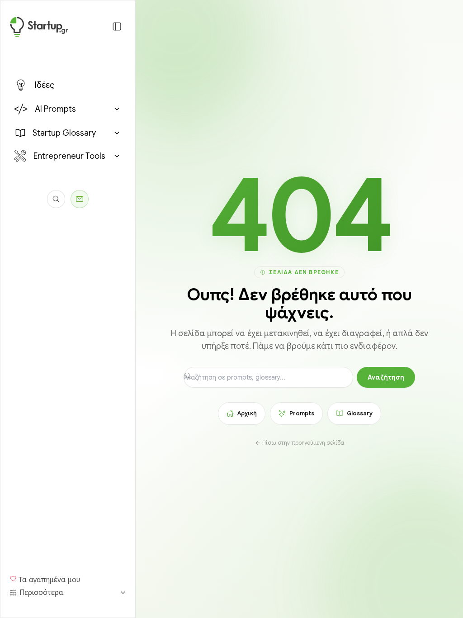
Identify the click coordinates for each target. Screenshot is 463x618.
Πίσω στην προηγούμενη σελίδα (303, 442)
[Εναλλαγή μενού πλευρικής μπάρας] (117, 26)
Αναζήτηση (386, 377)
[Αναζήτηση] (56, 199)
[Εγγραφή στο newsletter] (80, 199)
